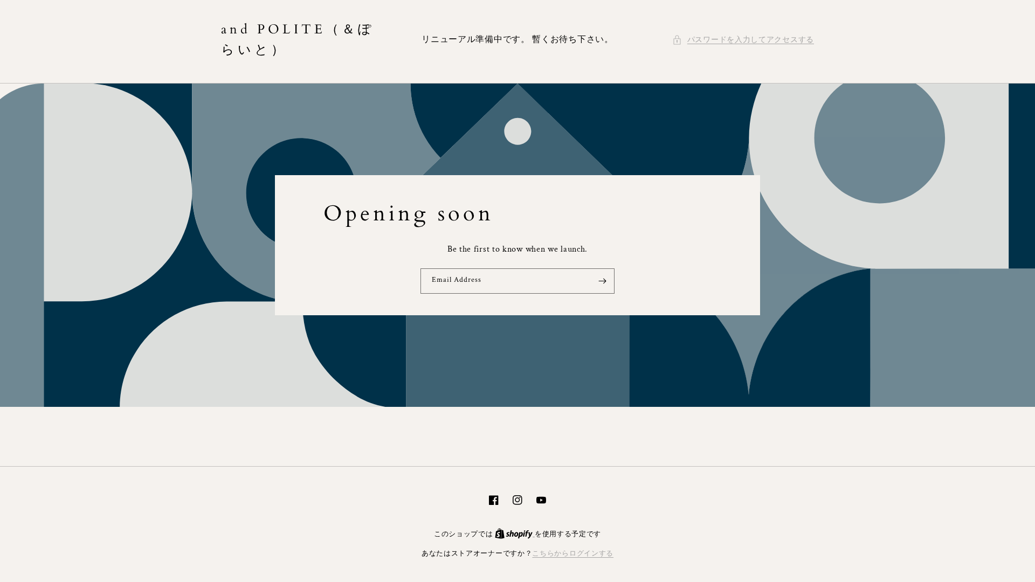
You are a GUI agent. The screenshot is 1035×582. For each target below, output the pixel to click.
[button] (743, 40)
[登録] (602, 281)
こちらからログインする (572, 553)
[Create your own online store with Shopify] (515, 534)
